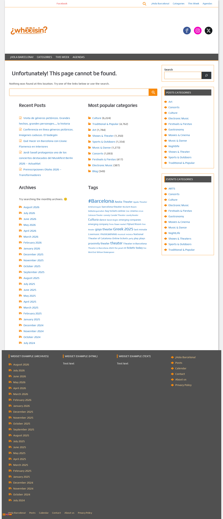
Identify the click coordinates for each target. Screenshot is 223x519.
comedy (106, 215)
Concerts (97, 153)
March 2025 (31, 307)
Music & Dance (177, 227)
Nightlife (173, 146)
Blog (95, 171)
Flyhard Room (134, 224)
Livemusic (94, 234)
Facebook (54, 3)
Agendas (207, 3)
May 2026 (30, 224)
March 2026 (31, 236)
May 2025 (30, 295)
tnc (145, 248)
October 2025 (32, 266)
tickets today (135, 247)
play (136, 238)
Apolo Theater (140, 202)
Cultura (93, 219)
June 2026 (30, 219)
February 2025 (33, 313)
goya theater (104, 229)
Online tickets (120, 238)
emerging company (98, 224)
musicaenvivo (108, 234)
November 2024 (34, 331)
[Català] (4, 514)
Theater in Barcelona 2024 (101, 248)
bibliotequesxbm (96, 211)
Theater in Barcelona (135, 243)
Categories (178, 3)
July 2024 (29, 343)
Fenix (111, 224)
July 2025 (29, 284)
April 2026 (30, 230)
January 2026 (32, 248)
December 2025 (33, 254)
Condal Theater (118, 215)
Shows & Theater (103, 135)
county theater (132, 215)
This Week (193, 3)
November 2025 (34, 260)
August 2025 (31, 278)
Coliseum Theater (95, 215)
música (129, 234)
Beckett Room (130, 206)
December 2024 (33, 325)
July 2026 (29, 213)
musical (121, 234)
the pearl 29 (120, 248)
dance (102, 219)
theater (116, 243)
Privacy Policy (183, 385)
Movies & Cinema (179, 135)
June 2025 (30, 289)
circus (140, 211)
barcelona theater (112, 206)
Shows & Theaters (179, 238)
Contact (180, 374)
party (131, 238)
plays (142, 238)
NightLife (174, 233)
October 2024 (32, 337)
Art (94, 129)
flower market (120, 224)
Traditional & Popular (105, 124)
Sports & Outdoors (103, 141)
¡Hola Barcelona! (160, 3)
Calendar (180, 368)
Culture (96, 118)
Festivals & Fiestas (104, 159)
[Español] (10, 514)
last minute (140, 229)
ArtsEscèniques (94, 207)
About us (180, 379)
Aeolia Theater (124, 201)
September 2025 (34, 272)
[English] (7, 514)
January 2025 (32, 319)
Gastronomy (176, 129)
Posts (178, 362)
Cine (127, 211)
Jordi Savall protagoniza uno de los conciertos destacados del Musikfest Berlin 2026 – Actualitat (46, 158)
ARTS (171, 188)
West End (92, 252)
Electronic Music (102, 165)
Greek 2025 (123, 229)
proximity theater (99, 243)
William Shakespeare (105, 252)
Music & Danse (101, 147)
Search (168, 69)
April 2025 (30, 301)
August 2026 (31, 207)
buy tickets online (115, 210)
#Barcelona (101, 201)
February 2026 (33, 242)
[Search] (206, 75)
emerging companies (130, 219)
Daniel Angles (112, 220)
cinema (134, 210)
